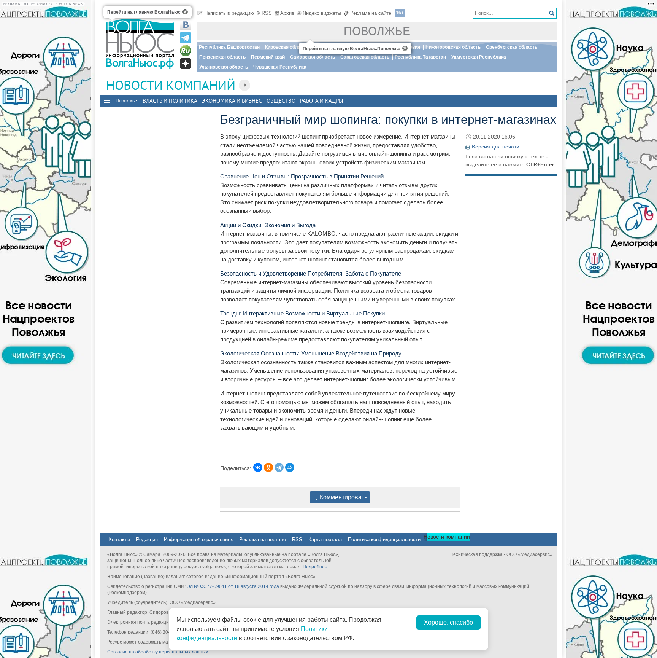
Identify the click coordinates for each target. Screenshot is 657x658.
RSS (267, 13)
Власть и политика (170, 100)
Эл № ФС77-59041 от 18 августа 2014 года (233, 586)
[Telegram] (279, 467)
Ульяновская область (223, 67)
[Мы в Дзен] (185, 63)
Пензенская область (222, 57)
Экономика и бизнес (232, 100)
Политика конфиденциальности (384, 539)
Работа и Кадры (321, 100)
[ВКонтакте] (257, 467)
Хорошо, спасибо (448, 622)
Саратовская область (364, 57)
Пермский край (268, 57)
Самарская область (312, 57)
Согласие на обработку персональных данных (157, 652)
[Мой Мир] (289, 467)
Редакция (147, 539)
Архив (287, 13)
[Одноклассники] (268, 467)
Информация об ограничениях (198, 539)
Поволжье (377, 31)
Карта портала (325, 539)
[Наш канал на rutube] (185, 50)
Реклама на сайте (370, 13)
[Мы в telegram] (185, 37)
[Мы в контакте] (185, 24)
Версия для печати (495, 146)
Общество (281, 100)
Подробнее (315, 566)
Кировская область (286, 47)
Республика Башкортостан (229, 47)
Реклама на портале (262, 539)
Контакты (119, 539)
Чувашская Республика (279, 67)
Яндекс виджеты (322, 13)
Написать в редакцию (229, 13)
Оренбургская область (511, 47)
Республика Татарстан (420, 57)
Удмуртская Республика (478, 57)
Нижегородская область (453, 47)
